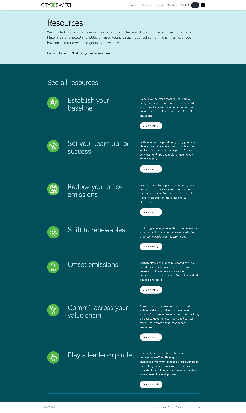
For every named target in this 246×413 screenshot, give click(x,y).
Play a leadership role (100, 355)
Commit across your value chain (98, 311)
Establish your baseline (88, 104)
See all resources (72, 83)
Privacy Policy (167, 407)
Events (159, 5)
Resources (146, 5)
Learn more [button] (149, 125)
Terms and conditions (184, 407)
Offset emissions (93, 265)
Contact (185, 5)
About (134, 5)
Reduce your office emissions (95, 190)
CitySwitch (54, 407)
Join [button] (196, 6)
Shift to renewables (96, 230)
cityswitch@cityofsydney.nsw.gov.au (83, 53)
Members (172, 5)
